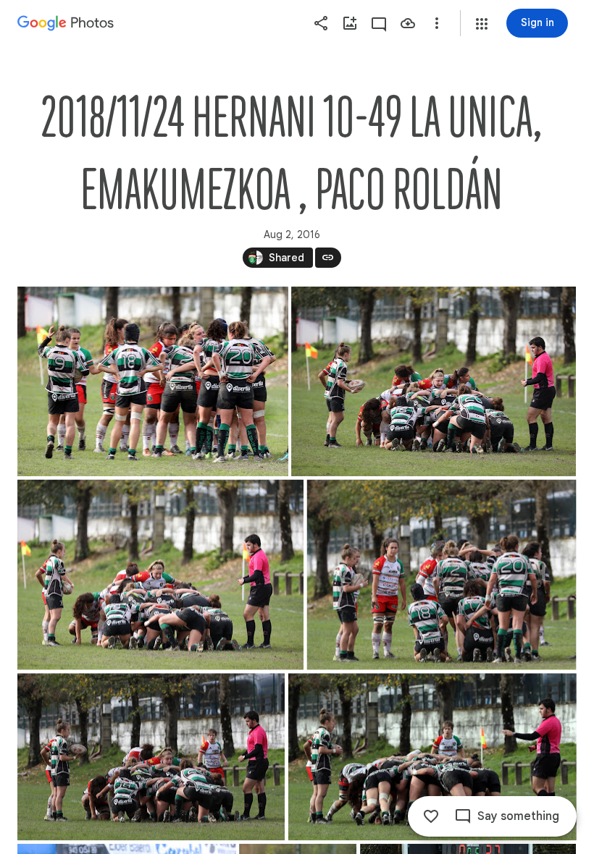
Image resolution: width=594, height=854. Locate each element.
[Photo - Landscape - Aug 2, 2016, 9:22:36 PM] (151, 756)
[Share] (320, 23)
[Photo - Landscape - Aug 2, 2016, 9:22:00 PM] (152, 381)
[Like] (431, 816)
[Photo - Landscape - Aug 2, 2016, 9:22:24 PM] (442, 575)
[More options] (436, 23)
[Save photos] (407, 23)
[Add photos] (349, 23)
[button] (481, 23)
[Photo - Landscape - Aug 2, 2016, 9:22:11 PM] (433, 381)
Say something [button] (518, 816)
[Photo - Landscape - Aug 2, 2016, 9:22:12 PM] (160, 575)
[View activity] (378, 23)
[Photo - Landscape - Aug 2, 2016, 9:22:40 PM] (432, 756)
